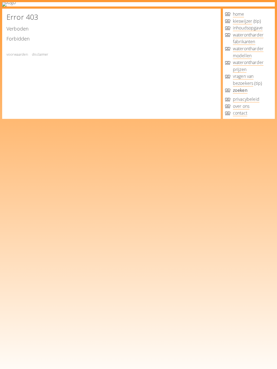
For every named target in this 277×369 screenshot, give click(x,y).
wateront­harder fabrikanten (248, 38)
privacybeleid (246, 99)
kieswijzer (242, 21)
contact (240, 113)
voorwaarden (17, 54)
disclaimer (40, 54)
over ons (241, 106)
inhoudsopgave (248, 28)
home (238, 14)
